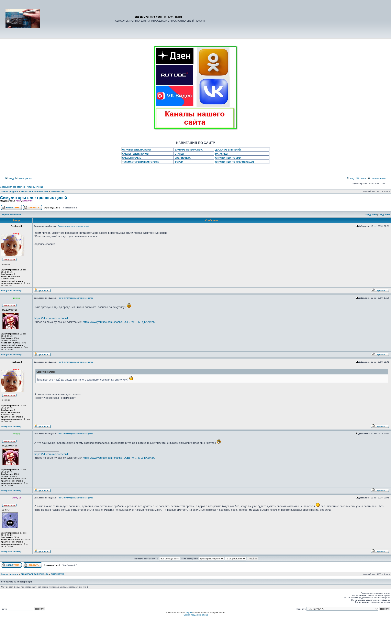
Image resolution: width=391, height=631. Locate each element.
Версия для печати (11, 214)
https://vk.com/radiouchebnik (51, 318)
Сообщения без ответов (12, 187)
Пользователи (378, 178)
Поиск (362, 178)
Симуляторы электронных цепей (33, 197)
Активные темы (35, 187)
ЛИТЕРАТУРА (57, 191)
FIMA (18, 200)
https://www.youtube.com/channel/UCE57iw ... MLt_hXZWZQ (119, 321)
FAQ (351, 178)
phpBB (189, 612)
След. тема (384, 214)
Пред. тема (371, 214)
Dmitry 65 (27, 200)
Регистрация (25, 178)
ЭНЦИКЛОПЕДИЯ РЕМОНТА (34, 191)
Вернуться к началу (11, 290)
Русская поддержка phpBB (196, 615)
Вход (11, 178)
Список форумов (9, 191)
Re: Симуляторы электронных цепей (75, 298)
